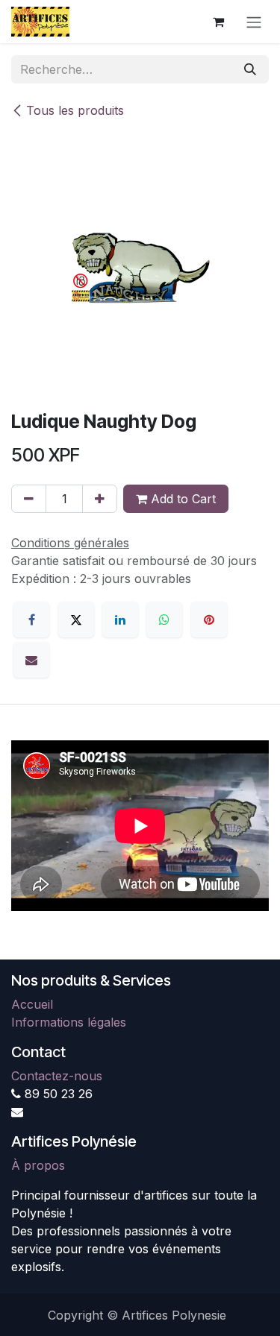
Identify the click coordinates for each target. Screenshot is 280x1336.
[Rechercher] (250, 69)
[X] (76, 619)
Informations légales (68, 1022)
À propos (38, 1165)
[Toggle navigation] (254, 21)
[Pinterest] (209, 619)
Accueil (32, 1004)
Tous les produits (75, 110)
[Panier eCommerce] (218, 22)
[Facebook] (31, 619)
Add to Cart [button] (181, 498)
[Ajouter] (99, 499)
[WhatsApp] (164, 619)
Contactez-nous (56, 1075)
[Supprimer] (28, 499)
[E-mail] (31, 660)
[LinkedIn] (120, 619)
